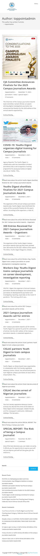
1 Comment (21, 441)
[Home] (2, 24)
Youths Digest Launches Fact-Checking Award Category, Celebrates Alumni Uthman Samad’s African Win (20, 513)
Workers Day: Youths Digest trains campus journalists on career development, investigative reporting (19, 272)
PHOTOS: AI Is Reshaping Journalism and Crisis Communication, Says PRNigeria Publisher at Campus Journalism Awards (17, 481)
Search (4, 465)
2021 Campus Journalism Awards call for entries (17, 314)
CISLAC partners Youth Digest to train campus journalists (16, 352)
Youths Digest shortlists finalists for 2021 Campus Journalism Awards (18, 190)
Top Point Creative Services (28, 553)
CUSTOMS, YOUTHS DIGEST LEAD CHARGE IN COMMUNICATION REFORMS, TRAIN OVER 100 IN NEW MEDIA (19, 521)
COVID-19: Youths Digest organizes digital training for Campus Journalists (20, 148)
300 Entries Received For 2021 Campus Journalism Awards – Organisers (17, 229)
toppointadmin (9, 24)
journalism (8, 95)
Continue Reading (8, 115)
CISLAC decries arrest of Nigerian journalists (17, 392)
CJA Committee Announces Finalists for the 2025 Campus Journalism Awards (19, 85)
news (15, 95)
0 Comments (9, 97)
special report (22, 95)
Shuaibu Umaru (6, 519)
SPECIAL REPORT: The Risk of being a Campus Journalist (18, 432)
